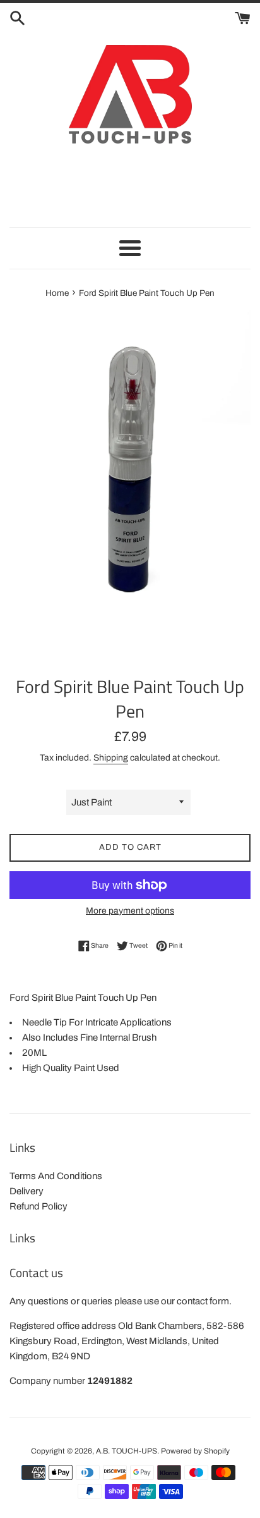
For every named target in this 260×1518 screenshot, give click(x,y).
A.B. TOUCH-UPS (126, 1451)
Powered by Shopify (195, 1451)
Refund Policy (38, 1206)
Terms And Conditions (55, 1176)
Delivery (26, 1191)
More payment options (130, 910)
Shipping (110, 757)
